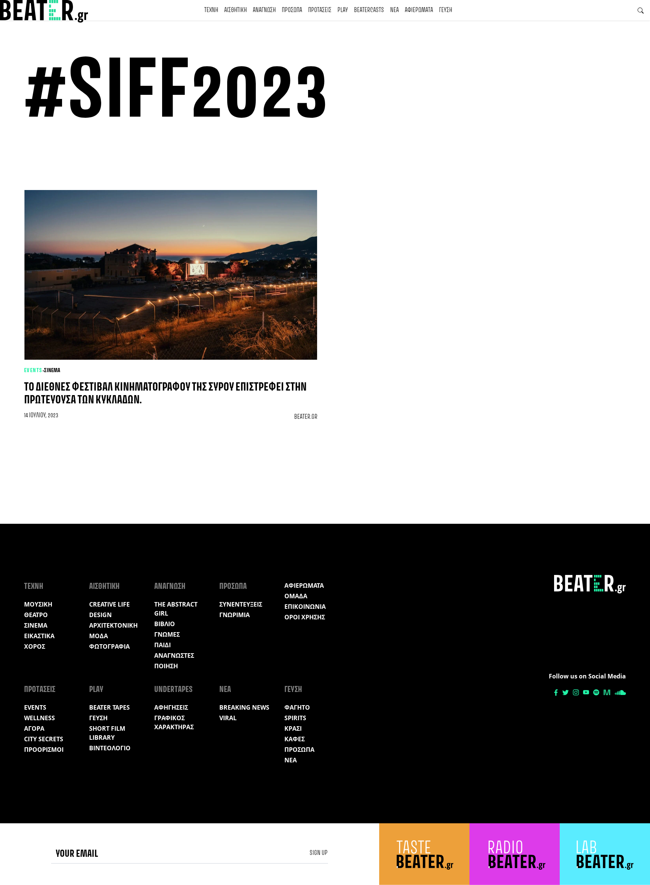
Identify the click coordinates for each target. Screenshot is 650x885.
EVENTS (33, 371)
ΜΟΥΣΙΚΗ (38, 604)
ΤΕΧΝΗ (211, 10)
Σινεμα (52, 371)
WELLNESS (39, 718)
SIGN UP (319, 853)
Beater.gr (305, 417)
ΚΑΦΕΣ (294, 739)
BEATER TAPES (109, 707)
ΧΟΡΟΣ (34, 646)
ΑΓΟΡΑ (34, 728)
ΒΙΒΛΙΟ (164, 624)
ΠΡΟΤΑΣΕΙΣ (319, 10)
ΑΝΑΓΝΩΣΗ (264, 10)
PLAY (342, 10)
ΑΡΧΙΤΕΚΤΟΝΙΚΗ (113, 625)
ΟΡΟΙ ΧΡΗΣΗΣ (304, 617)
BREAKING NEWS (244, 707)
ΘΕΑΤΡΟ (36, 615)
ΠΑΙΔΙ (162, 645)
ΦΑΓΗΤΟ (297, 707)
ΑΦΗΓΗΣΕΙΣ (171, 707)
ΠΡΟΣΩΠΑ (292, 10)
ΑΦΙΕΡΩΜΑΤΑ (419, 10)
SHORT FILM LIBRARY (107, 733)
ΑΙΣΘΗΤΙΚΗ (235, 10)
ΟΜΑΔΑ (295, 596)
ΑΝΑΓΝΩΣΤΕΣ (174, 655)
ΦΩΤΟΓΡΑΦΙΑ (109, 646)
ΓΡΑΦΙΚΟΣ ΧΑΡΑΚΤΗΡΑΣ (174, 722)
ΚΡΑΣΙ (293, 728)
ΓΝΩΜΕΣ (167, 634)
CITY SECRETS (43, 739)
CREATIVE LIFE (109, 604)
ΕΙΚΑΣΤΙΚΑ (39, 636)
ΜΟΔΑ (98, 636)
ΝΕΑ (394, 10)
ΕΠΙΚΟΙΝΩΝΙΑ (305, 606)
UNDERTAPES (173, 689)
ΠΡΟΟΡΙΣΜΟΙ (44, 749)
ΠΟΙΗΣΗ (166, 666)
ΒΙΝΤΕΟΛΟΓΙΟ (110, 748)
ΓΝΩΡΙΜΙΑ (234, 615)
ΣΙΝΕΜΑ (35, 625)
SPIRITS (295, 718)
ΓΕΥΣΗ (445, 10)
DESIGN (100, 615)
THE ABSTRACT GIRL (175, 608)
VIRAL (228, 718)
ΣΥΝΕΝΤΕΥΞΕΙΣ (240, 604)
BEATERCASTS (369, 10)
